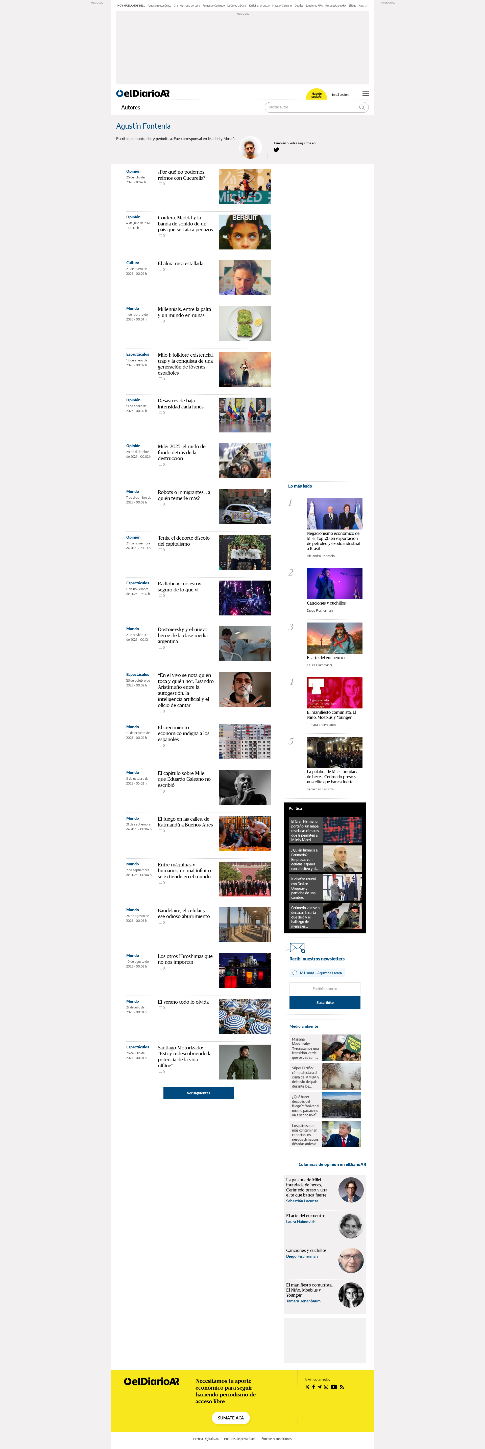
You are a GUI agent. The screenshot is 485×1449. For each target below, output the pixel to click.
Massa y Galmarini (282, 5)
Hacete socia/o (316, 95)
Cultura (132, 262)
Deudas (299, 5)
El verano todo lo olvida (183, 1002)
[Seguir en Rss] (342, 1387)
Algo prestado (367, 5)
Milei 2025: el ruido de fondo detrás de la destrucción (182, 452)
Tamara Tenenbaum (321, 725)
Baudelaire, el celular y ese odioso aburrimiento (184, 913)
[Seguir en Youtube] (334, 1387)
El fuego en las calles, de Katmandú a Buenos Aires (185, 822)
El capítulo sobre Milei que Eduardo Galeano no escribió (184, 779)
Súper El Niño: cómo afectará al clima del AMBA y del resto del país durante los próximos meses (305, 1077)
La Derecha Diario (237, 5)
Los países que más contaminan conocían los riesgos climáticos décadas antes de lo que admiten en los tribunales (305, 1134)
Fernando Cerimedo (214, 5)
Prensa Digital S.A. (206, 1439)
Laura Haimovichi (319, 665)
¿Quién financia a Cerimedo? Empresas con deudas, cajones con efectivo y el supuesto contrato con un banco (305, 859)
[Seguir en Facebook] (313, 1387)
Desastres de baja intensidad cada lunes (181, 404)
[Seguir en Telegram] (320, 1387)
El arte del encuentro (326, 657)
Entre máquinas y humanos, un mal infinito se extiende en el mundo (184, 871)
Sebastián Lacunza (320, 789)
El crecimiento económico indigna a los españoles (183, 733)
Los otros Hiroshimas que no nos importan (185, 959)
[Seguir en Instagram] (326, 1387)
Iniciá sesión (340, 94)
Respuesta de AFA (335, 5)
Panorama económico (159, 5)
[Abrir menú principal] (365, 93)
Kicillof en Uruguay (259, 5)
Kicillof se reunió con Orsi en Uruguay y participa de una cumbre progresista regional (303, 888)
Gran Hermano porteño (187, 5)
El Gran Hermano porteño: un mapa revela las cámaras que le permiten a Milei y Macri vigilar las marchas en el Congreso (305, 830)
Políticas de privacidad (239, 1439)
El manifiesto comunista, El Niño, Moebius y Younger (331, 714)
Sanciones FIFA (314, 5)
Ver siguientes (198, 1093)
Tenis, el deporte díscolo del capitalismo (184, 541)
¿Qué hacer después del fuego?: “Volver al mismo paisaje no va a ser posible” (305, 1106)
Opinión (133, 171)
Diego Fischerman (320, 610)
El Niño (352, 5)
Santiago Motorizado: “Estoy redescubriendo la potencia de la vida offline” (184, 1057)
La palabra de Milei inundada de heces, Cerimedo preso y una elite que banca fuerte (332, 776)
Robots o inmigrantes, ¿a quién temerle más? (184, 495)
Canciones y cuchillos (326, 603)
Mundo (132, 308)
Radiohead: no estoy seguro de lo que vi (179, 587)
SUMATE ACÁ (231, 1417)
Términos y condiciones (276, 1439)
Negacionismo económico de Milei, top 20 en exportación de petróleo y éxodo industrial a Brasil (333, 541)
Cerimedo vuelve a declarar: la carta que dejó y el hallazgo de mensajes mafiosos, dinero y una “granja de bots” (305, 917)
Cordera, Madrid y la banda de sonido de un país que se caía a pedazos (185, 224)
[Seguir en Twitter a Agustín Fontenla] (276, 150)
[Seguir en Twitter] (307, 1387)
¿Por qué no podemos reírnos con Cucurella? (181, 175)
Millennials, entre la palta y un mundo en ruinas (184, 312)
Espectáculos (137, 354)
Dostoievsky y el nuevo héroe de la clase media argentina (183, 635)
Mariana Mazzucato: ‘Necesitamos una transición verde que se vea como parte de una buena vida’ (305, 1048)
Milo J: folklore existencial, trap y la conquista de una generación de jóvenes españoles (186, 364)
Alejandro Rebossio (321, 556)
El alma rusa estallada (180, 263)
